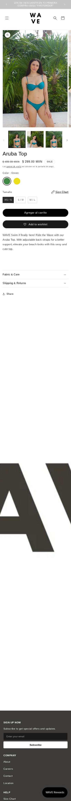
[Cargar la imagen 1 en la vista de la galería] (16, 139)
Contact (8, 775)
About (6, 761)
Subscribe (36, 744)
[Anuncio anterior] (6, 4)
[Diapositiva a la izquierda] (4, 140)
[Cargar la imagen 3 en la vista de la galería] (53, 139)
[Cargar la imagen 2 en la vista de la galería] (35, 139)
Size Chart (9, 798)
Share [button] (10, 293)
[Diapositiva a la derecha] (67, 140)
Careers (8, 768)
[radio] (7, 181)
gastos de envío (14, 166)
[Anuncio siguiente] (64, 4)
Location (8, 783)
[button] (7, 18)
